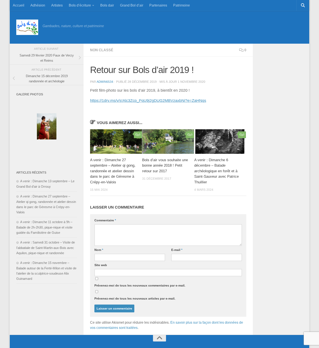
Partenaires (158, 5)
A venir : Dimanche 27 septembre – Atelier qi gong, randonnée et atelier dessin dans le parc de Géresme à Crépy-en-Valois (112, 171)
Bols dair (107, 5)
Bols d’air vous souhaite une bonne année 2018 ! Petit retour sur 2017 (165, 165)
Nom (98, 250)
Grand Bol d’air (131, 5)
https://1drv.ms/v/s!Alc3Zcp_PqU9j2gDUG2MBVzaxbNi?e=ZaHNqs (148, 100)
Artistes (57, 5)
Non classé (101, 50)
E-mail (176, 250)
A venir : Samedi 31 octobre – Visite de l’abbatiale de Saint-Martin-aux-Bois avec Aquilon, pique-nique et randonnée (45, 247)
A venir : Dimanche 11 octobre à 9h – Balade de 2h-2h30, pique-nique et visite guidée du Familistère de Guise (44, 227)
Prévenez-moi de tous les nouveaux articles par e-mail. (134, 298)
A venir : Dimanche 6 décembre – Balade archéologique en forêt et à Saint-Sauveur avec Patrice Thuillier (216, 171)
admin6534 (105, 81)
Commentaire (105, 220)
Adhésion (37, 5)
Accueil (18, 5)
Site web (100, 265)
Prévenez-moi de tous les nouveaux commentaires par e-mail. (139, 285)
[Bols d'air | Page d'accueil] (27, 27)
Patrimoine (181, 5)
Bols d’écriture (80, 5)
